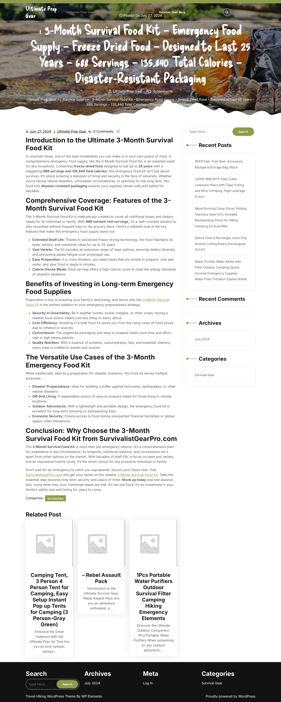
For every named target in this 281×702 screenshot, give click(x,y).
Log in (148, 683)
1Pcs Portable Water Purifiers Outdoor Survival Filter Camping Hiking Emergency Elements (154, 596)
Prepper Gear (110, 12)
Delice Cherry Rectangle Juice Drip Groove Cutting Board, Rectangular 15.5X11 (221, 244)
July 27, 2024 (40, 131)
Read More (47, 543)
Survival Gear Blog (172, 12)
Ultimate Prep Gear (81, 12)
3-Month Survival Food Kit (137, 475)
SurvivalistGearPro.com (44, 475)
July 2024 (202, 339)
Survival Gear (73, 99)
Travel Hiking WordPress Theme (51, 696)
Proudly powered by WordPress (230, 696)
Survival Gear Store (139, 12)
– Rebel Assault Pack (101, 578)
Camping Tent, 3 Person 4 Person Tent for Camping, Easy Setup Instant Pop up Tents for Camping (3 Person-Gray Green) (49, 599)
